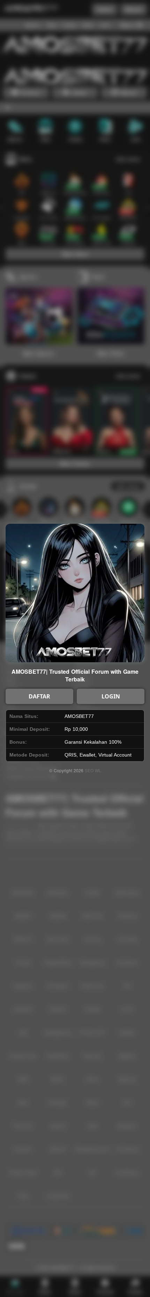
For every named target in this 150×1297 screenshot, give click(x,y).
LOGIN (111, 696)
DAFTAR (39, 696)
